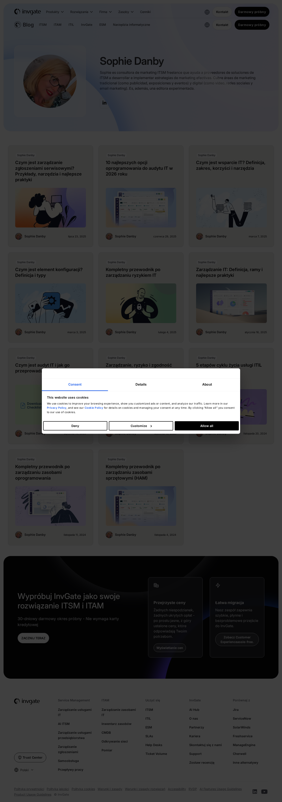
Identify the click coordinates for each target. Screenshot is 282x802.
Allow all (206, 425)
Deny (75, 425)
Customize (139, 425)
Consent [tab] (75, 384)
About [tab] (207, 384)
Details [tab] (141, 384)
